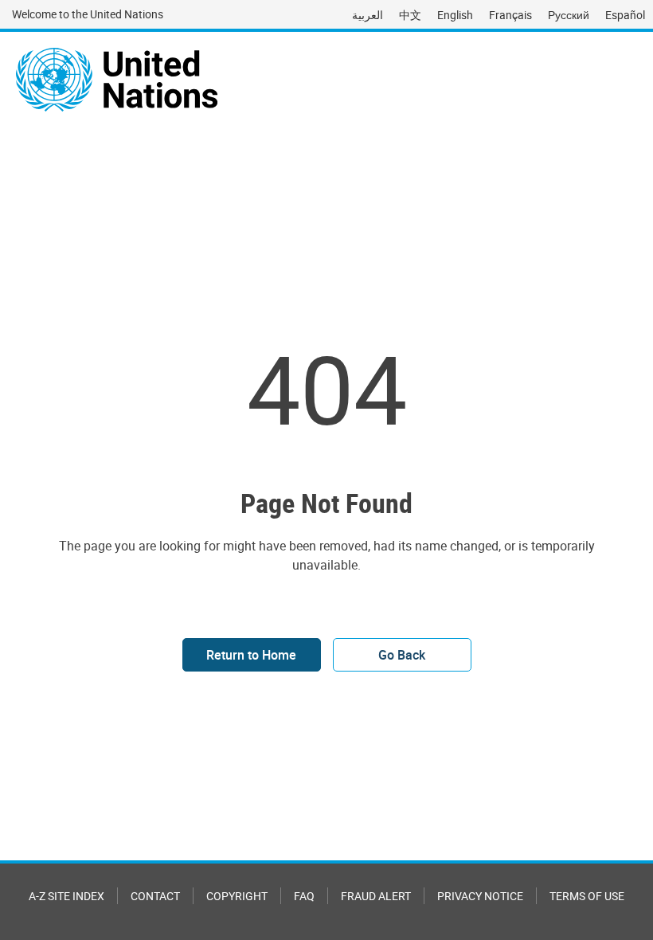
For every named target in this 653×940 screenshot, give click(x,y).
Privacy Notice (480, 895)
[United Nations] (116, 80)
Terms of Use (586, 895)
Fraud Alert (376, 895)
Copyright (237, 895)
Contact (155, 895)
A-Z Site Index (66, 895)
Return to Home (251, 655)
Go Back (401, 655)
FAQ (304, 895)
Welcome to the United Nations (87, 14)
